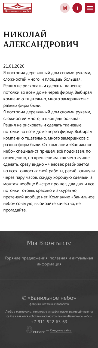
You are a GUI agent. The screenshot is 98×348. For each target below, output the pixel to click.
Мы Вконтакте (49, 243)
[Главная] (17, 7)
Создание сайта (61, 330)
